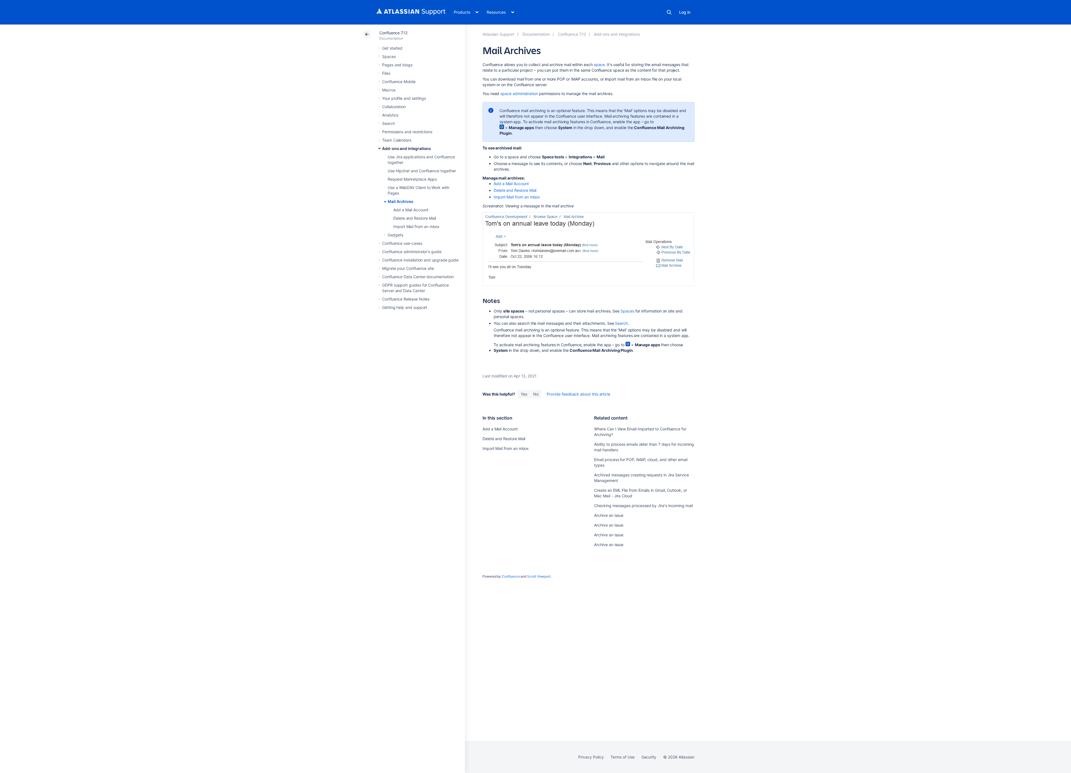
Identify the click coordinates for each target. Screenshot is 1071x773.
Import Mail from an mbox (416, 226)
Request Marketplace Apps (412, 179)
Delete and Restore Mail (414, 218)
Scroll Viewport (539, 576)
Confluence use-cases (402, 243)
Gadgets (395, 234)
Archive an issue (608, 515)
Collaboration (394, 106)
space (599, 64)
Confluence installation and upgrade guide (420, 260)
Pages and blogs (397, 64)
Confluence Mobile (399, 81)
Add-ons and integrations (406, 148)
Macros (388, 90)
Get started (392, 48)
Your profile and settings (404, 98)
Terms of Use (622, 757)
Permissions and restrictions (407, 131)
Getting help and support (404, 307)
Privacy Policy (591, 757)
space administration (519, 93)
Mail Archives (400, 201)
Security (648, 757)
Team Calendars (396, 140)
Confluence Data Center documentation (418, 276)
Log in (684, 12)
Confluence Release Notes (406, 299)
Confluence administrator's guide (412, 251)
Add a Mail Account (410, 209)
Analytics (390, 115)
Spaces (389, 56)
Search (669, 12)
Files (386, 73)
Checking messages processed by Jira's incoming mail (643, 505)
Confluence (511, 576)
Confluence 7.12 (393, 32)
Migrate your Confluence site (408, 268)
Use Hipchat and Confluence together (422, 170)
